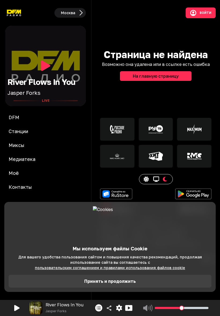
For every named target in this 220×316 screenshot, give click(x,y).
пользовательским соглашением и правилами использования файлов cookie (110, 267)
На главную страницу (156, 76)
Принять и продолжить (110, 281)
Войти (205, 13)
